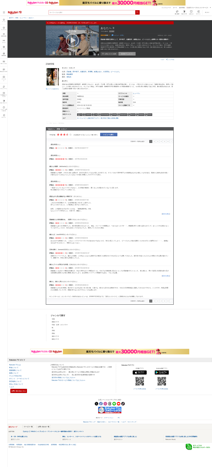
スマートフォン (108, 418)
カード (175, 7)
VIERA (114, 114)
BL (52, 327)
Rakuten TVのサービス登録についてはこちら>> (68, 380)
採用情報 (54, 444)
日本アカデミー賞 (96, 118)
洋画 (53, 330)
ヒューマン (136, 93)
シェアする (171, 59)
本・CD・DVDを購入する (19, 436)
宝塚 (53, 319)
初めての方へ (101, 422)
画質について (13, 373)
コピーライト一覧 (113, 422)
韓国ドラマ (55, 322)
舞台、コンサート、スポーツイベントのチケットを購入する (81, 436)
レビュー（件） (119, 35)
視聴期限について (15, 370)
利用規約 (19, 444)
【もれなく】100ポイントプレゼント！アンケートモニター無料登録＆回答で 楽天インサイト (53, 431)
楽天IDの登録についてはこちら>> (63, 377)
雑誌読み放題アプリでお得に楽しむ (125, 436)
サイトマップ (132, 422)
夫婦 (89, 118)
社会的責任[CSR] (43, 444)
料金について (13, 367)
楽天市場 (182, 7)
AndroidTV (124, 114)
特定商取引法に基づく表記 (67, 444)
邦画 (53, 333)
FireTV (150, 114)
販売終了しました (127, 54)
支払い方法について (16, 384)
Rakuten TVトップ (89, 422)
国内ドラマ (55, 339)
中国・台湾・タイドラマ (60, 325)
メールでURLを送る (139, 389)
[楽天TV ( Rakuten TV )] (15, 13)
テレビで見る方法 (15, 376)
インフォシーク (166, 7)
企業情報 (11, 444)
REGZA (133, 114)
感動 (117, 118)
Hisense (141, 114)
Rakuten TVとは (15, 365)
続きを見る (165, 214)
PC (81, 114)
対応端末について (15, 381)
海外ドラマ (55, 336)
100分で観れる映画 (109, 118)
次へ (171, 141)
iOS (96, 114)
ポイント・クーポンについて (19, 378)
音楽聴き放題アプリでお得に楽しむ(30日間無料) (181, 436)
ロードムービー (82, 118)
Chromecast (105, 114)
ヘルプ (162, 59)
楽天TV (11, 18)
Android (88, 114)
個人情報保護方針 (30, 444)
